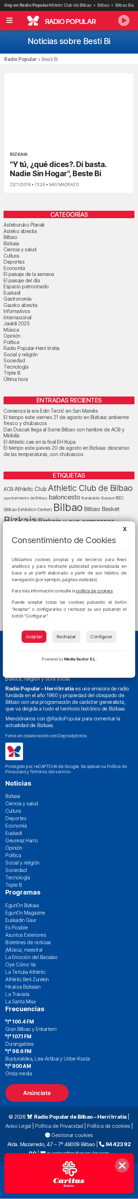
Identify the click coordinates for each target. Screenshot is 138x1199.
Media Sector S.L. (80, 659)
